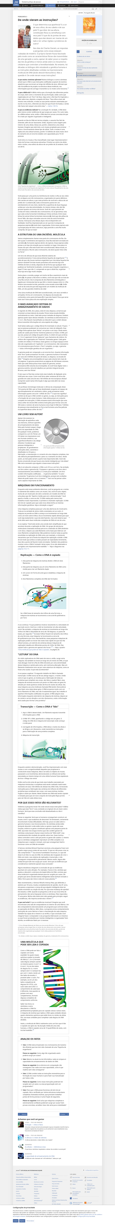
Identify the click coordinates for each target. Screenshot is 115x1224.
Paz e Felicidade (19, 1186)
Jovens (17, 1191)
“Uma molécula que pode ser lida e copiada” (33, 650)
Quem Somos (55, 1178)
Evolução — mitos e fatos (34, 1125)
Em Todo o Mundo (56, 1204)
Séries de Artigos (38, 1186)
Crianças (18, 1193)
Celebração (54, 1193)
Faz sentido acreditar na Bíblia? (86, 88)
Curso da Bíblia (19, 1182)
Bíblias (35, 1177)
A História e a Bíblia (20, 1200)
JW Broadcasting (38, 1200)
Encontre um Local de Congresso (76, 1181)
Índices (35, 1196)
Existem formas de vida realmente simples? (87, 68)
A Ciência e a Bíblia (20, 1198)
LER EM (80, 13)
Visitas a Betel (55, 1188)
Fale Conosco (55, 1186)
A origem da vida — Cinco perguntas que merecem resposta (47, 8)
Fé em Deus (18, 1196)
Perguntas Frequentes (57, 1181)
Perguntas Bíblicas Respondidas (23, 1177)
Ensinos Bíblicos (19, 1174)
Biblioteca (16, 8)
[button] (37, 5)
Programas (36, 1193)
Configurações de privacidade (86, 1216)
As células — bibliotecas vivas (35, 1147)
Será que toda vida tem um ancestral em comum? (89, 81)
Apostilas (36, 1191)
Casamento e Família (21, 1189)
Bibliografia (80, 93)
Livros (35, 1179)
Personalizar (30, 1221)
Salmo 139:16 (53, 106)
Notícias (54, 1174)
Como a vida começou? (84, 61)
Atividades (54, 1197)
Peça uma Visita (55, 1183)
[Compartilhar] (96, 8)
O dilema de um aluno (83, 56)
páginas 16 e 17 (23, 549)
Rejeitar (22, 1221)
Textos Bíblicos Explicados (22, 1179)
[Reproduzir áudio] (92, 8)
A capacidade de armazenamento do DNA (40, 1156)
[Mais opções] (99, 8)
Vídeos (35, 1203)
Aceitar (16, 1221)
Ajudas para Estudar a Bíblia (22, 1184)
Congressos (54, 1195)
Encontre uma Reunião (91, 1177)
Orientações (37, 1198)
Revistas (36, 1189)
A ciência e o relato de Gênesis (35, 1138)
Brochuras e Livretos (25, 8)
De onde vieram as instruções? (86, 74)
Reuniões (54, 1190)
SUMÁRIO (89, 51)
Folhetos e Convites (38, 1184)
